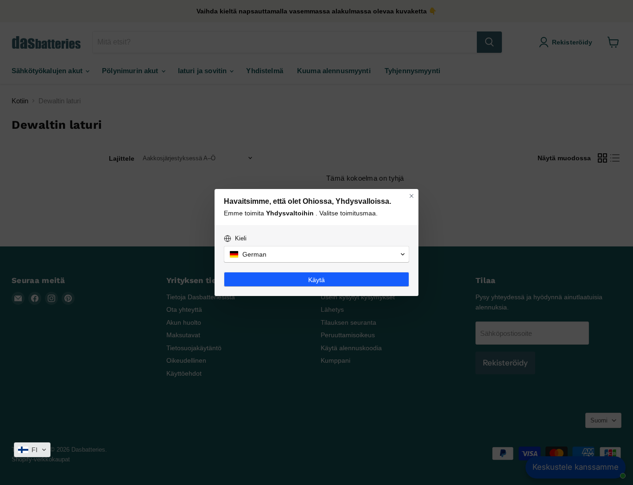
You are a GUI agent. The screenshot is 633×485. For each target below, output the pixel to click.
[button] (32, 449)
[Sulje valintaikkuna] (411, 196)
